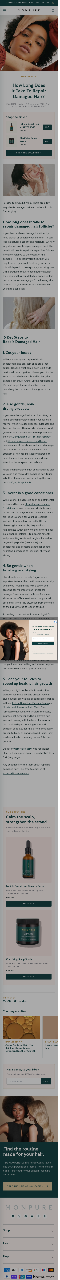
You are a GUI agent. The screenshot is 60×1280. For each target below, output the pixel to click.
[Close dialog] (55, 622)
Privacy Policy (38, 647)
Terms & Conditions (46, 647)
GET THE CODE (43, 643)
